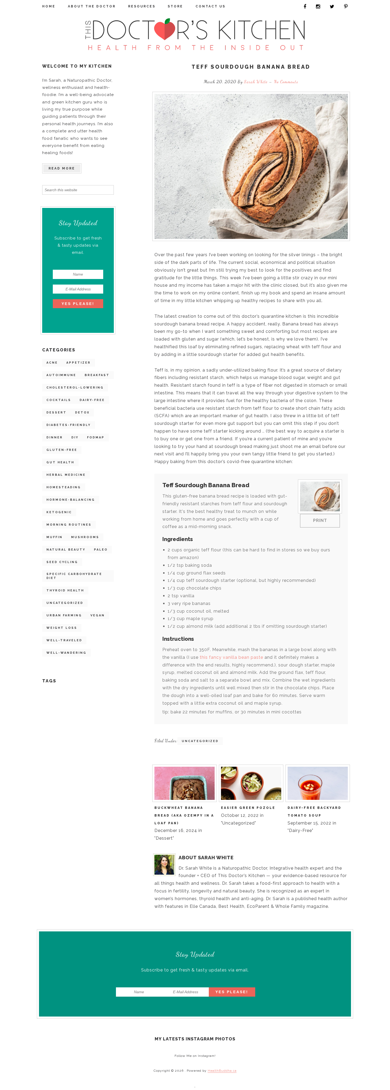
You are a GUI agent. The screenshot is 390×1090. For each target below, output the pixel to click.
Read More (62, 168)
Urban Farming (64, 615)
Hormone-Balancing (70, 500)
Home (48, 6)
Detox (82, 412)
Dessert (56, 412)
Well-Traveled (64, 640)
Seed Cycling (62, 562)
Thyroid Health (65, 590)
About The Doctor (92, 6)
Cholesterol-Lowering (75, 387)
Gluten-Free (61, 450)
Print (320, 520)
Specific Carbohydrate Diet (74, 576)
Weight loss (61, 628)
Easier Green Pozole (248, 808)
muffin (54, 537)
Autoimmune (61, 375)
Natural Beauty (65, 549)
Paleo (101, 549)
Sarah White (256, 81)
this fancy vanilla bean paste (231, 657)
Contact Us (211, 6)
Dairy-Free (92, 400)
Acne (52, 362)
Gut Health (60, 462)
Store (175, 6)
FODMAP (96, 437)
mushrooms (85, 537)
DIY (75, 437)
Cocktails (58, 400)
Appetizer (78, 362)
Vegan (97, 615)
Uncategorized (64, 603)
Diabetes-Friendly (68, 425)
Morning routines (69, 524)
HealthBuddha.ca (222, 1070)
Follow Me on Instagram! (195, 1056)
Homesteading (63, 487)
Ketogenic (59, 512)
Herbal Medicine (66, 475)
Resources (141, 6)
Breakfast (97, 375)
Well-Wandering (66, 653)
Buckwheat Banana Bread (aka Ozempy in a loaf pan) (184, 815)
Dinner (54, 437)
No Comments (286, 81)
